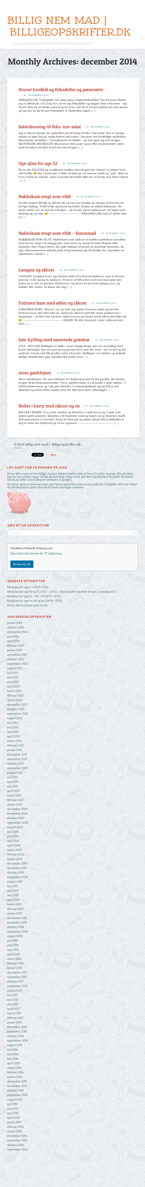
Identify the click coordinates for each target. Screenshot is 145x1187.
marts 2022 (14, 740)
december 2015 (17, 1081)
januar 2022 (14, 750)
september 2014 (17, 1149)
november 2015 (17, 1086)
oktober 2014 (15, 1145)
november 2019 (17, 868)
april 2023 (13, 686)
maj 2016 (13, 1058)
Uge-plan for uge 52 (38, 163)
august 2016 (14, 1045)
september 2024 (17, 632)
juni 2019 (13, 890)
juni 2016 (13, 1054)
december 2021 (17, 754)
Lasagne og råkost (36, 270)
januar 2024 (15, 650)
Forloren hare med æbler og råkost (53, 303)
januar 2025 (14, 622)
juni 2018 (13, 945)
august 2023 (15, 668)
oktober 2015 (15, 1090)
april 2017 (13, 1008)
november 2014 (17, 1140)
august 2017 (14, 990)
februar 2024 (15, 645)
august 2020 (15, 827)
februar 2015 (15, 1126)
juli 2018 (12, 940)
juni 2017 (12, 999)
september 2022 (17, 713)
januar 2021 (14, 804)
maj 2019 (13, 895)
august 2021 (14, 772)
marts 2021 (14, 795)
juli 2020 (12, 831)
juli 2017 (12, 995)
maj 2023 (13, 681)
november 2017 (17, 977)
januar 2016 (14, 1076)
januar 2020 (15, 859)
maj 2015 (13, 1113)
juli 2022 (12, 722)
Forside (18, 448)
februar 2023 (15, 695)
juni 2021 (13, 781)
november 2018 (17, 922)
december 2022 (17, 704)
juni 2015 (13, 1108)
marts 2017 (14, 1013)
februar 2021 (15, 799)
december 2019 (17, 863)
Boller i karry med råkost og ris (49, 406)
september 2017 (17, 986)
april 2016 (13, 1063)
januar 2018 (14, 967)
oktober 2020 (15, 818)
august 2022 (15, 718)
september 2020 (17, 822)
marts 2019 (14, 904)
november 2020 (17, 813)
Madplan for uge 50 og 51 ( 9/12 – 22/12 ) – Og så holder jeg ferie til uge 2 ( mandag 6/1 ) (61, 591)
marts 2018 (14, 958)
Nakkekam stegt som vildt (45, 196)
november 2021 (17, 759)
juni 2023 (13, 677)
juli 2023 (12, 672)
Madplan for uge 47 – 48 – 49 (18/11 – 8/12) (34, 596)
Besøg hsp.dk (22, 564)
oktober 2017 (15, 981)
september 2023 (17, 663)
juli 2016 (12, 1049)
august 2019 (14, 881)
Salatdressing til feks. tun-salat (50, 126)
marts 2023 (14, 691)
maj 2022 (13, 731)
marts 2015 (14, 1122)
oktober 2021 (15, 763)
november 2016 (17, 1031)
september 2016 (17, 1040)
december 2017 (17, 972)
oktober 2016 (15, 1036)
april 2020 (13, 845)
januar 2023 (14, 700)
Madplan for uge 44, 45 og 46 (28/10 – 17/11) (34, 600)
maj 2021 (13, 786)
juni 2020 (13, 836)
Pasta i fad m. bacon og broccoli (27, 605)
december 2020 (17, 809)
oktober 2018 (15, 927)
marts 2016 (14, 1067)
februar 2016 (15, 1072)
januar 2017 (14, 1022)
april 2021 (13, 790)
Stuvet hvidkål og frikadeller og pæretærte (61, 89)
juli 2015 (12, 1104)
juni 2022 (13, 727)
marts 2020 (14, 849)
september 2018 (17, 931)
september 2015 (17, 1095)
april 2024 (13, 641)
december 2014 (17, 1135)
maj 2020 (13, 840)
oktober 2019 (15, 872)
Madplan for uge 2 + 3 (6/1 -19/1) (27, 587)
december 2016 (17, 1026)
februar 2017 (15, 1017)
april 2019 (13, 899)
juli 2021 (12, 777)
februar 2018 (15, 963)
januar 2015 (14, 1131)
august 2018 (14, 936)
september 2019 (17, 877)
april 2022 (13, 736)
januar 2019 (14, 913)
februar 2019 (15, 908)
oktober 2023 (15, 659)
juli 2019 (12, 886)
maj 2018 (13, 949)
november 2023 (17, 654)
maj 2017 (12, 1004)
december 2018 (17, 918)
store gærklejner (35, 372)
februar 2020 (15, 854)
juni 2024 (13, 636)
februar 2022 (15, 745)
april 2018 (13, 954)
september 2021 (17, 768)
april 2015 (13, 1117)
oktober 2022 (15, 709)
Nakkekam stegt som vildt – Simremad (57, 233)
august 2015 (14, 1099)
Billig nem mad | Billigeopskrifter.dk (68, 26)
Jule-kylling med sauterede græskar (54, 339)
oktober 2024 (15, 627)
